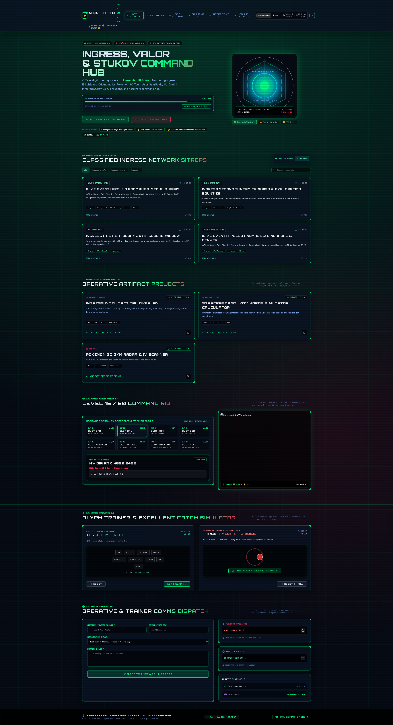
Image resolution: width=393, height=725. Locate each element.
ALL (85, 170)
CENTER (156, 552)
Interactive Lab (221, 15)
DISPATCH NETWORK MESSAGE (150, 674)
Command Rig (198, 15)
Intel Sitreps (135, 15)
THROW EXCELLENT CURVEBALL (256, 570)
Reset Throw (293, 584)
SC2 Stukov (177, 15)
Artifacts (157, 15)
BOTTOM (150, 559)
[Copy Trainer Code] (303, 630)
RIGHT (138, 566)
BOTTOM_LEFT (119, 559)
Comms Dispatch (244, 15)
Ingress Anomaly (99, 170)
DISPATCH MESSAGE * (95, 649)
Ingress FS (135, 170)
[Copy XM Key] (303, 658)
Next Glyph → (177, 584)
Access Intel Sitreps (107, 119)
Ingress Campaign (118, 170)
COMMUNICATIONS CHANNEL (97, 637)
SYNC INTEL (303, 158)
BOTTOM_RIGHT (135, 559)
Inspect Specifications (105, 333)
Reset (97, 584)
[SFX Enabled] (312, 15)
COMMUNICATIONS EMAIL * (159, 625)
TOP (118, 552)
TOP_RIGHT (143, 552)
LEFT (160, 559)
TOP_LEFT (129, 552)
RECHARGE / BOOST (198, 106)
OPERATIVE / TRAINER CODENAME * (101, 625)
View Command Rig (152, 119)
